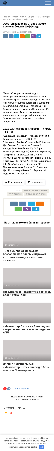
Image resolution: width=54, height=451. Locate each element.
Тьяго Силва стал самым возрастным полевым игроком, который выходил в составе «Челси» (25, 255)
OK (41, 447)
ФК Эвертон (16, 194)
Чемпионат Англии (36, 194)
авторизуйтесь (22, 388)
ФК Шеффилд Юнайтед (36, 190)
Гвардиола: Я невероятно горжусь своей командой (27, 293)
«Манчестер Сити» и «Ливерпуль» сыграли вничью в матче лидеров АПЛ (27, 329)
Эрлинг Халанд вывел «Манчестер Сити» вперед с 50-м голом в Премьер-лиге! (26, 367)
